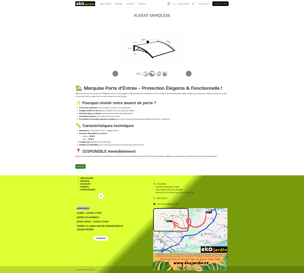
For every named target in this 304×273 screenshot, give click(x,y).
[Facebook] (193, 4)
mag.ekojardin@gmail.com (167, 204)
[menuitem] (105, 3)
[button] (168, 3)
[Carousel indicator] (139, 74)
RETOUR (80, 166)
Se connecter (204, 3)
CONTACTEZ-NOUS (87, 189)
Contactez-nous (220, 3)
